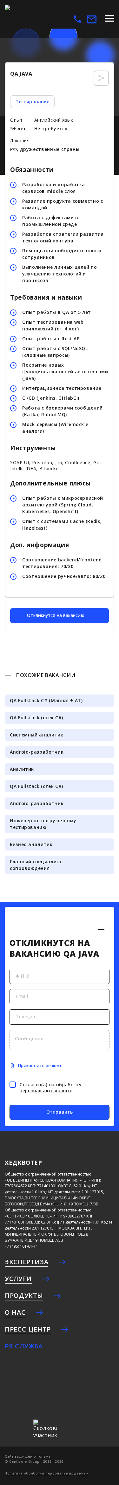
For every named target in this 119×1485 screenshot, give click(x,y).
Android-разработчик (36, 752)
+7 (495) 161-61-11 (21, 1246)
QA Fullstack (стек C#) (36, 718)
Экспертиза (26, 1262)
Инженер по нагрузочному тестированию (43, 823)
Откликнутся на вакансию (55, 615)
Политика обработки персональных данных (46, 1473)
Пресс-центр (28, 1329)
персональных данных (46, 1091)
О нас (15, 1312)
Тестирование (32, 101)
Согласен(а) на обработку (50, 1088)
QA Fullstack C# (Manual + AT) (46, 700)
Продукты (24, 1295)
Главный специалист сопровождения (36, 864)
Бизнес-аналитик (31, 844)
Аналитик (22, 769)
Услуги (18, 1278)
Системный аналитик (36, 735)
